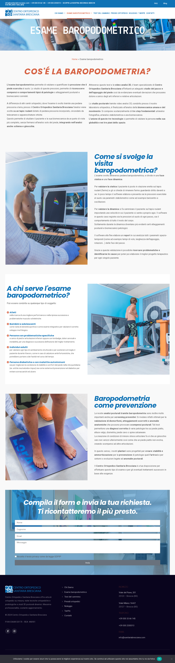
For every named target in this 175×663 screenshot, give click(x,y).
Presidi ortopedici (72, 601)
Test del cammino (72, 597)
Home (75, 59)
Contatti (68, 615)
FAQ (156, 3)
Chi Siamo (69, 587)
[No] (171, 659)
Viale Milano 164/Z (127, 603)
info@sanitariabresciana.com (17, 3)
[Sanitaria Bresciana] (22, 12)
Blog (165, 3)
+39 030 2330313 (126, 625)
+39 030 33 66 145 (127, 618)
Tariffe (67, 611)
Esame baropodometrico (75, 592)
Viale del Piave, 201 (127, 592)
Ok (159, 659)
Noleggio (68, 606)
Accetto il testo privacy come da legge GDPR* (39, 556)
